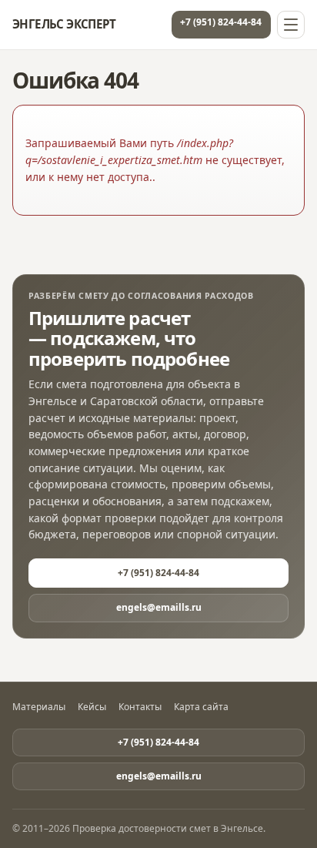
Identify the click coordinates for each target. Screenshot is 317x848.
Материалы (38, 707)
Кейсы (92, 707)
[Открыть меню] (291, 25)
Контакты (140, 707)
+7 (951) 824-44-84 (221, 21)
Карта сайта (201, 707)
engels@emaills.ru (159, 607)
